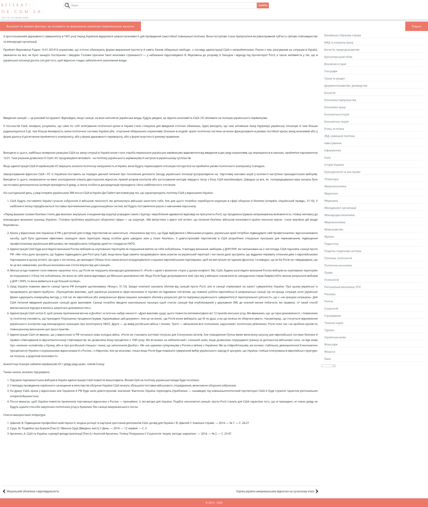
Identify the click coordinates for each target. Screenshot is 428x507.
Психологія (331, 280)
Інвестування (332, 143)
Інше (327, 157)
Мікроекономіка (334, 222)
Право (328, 272)
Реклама (329, 294)
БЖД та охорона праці (338, 42)
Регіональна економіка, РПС (342, 287)
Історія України (334, 165)
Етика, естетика (334, 129)
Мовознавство (333, 229)
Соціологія (331, 308)
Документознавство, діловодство (345, 85)
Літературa (331, 179)
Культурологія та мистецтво (342, 172)
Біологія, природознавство (341, 50)
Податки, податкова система (342, 251)
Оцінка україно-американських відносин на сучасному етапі (275, 491)
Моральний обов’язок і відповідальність (33, 491)
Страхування (332, 316)
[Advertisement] (160, 89)
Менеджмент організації (340, 208)
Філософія (330, 344)
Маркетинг (331, 193)
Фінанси (329, 351)
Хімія (327, 359)
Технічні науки (333, 323)
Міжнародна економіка (339, 215)
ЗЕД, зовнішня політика (339, 136)
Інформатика (332, 150)
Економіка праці (335, 107)
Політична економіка (338, 265)
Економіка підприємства (340, 100)
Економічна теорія (336, 121)
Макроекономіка (335, 186)
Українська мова (335, 337)
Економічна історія (336, 114)
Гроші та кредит (334, 78)
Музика (329, 236)
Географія (330, 71)
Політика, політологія (338, 258)
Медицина (331, 200)
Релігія (328, 301)
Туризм (329, 330)
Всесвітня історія (335, 64)
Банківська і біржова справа (342, 35)
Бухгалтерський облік (338, 57)
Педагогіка (331, 244)
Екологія (329, 93)
